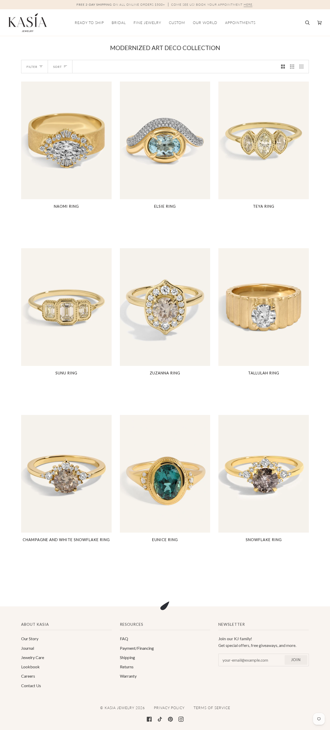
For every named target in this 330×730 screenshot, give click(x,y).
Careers (28, 675)
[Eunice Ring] (165, 474)
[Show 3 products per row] (292, 66)
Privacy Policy (169, 707)
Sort (57, 67)
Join (296, 659)
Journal (27, 648)
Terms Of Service (212, 707)
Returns (127, 666)
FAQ (124, 638)
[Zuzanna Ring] (165, 307)
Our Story (29, 638)
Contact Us (31, 685)
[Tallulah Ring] (263, 307)
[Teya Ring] (263, 140)
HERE (248, 4)
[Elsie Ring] (165, 140)
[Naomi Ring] (66, 140)
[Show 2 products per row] (283, 66)
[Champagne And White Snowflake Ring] (66, 474)
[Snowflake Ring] (263, 474)
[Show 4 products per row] (303, 66)
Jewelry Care (32, 657)
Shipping (127, 657)
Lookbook (30, 666)
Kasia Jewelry (119, 707)
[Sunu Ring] (66, 307)
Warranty (128, 675)
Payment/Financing (137, 648)
